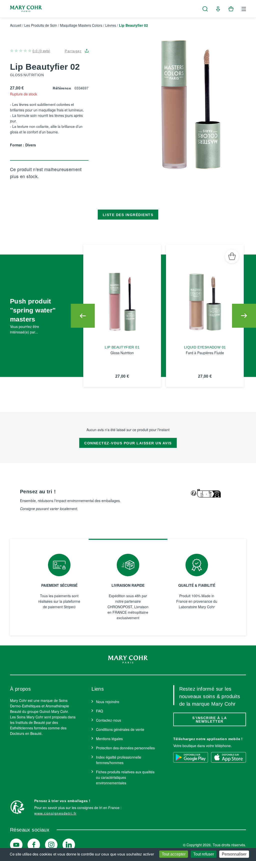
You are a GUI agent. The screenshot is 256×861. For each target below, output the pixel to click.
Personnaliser (234, 854)
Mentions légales (109, 738)
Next (244, 316)
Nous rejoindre (107, 701)
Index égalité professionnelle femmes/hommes (118, 760)
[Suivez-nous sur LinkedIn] (68, 845)
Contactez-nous (108, 720)
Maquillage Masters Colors (81, 25)
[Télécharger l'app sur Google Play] (190, 757)
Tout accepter (174, 854)
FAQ (99, 710)
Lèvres (110, 25)
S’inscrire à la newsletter (209, 719)
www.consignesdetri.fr (55, 813)
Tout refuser (203, 854)
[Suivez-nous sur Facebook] (34, 845)
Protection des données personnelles (125, 747)
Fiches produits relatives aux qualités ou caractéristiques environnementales (125, 777)
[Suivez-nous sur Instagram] (51, 845)
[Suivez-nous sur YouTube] (16, 845)
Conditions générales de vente (120, 729)
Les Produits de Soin (40, 25)
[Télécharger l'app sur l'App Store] (228, 757)
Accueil (15, 25)
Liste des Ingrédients (128, 215)
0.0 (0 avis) (41, 50)
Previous (83, 316)
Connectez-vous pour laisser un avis (128, 443)
